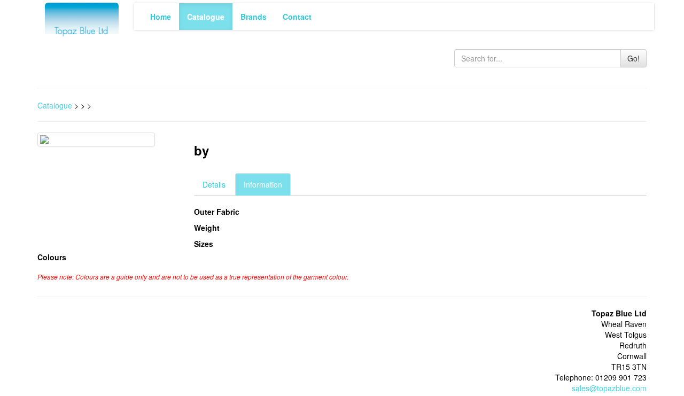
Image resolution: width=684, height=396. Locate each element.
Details (214, 184)
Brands (253, 16)
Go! (633, 58)
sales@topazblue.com (609, 388)
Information (263, 184)
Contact (297, 16)
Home (160, 16)
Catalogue (205, 16)
